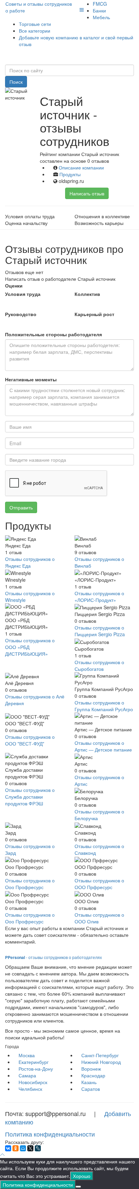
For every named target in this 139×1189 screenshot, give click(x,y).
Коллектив (87, 294)
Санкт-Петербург (100, 1055)
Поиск (16, 81)
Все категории (34, 30)
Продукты (70, 174)
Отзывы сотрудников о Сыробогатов (99, 665)
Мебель (101, 17)
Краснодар (93, 1075)
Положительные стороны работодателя (53, 334)
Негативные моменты (31, 379)
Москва (27, 1055)
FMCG (100, 3)
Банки (99, 10)
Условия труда (22, 294)
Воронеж (91, 1068)
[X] (30, 1148)
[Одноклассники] (15, 1148)
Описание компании (81, 167)
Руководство (20, 314)
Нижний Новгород (101, 1062)
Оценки (14, 285)
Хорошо (81, 1176)
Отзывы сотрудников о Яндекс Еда (30, 562)
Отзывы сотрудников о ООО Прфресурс (99, 883)
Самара (27, 1075)
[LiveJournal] (38, 1148)
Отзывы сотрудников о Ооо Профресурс (30, 883)
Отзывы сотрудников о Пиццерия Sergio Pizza (100, 631)
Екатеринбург (34, 1062)
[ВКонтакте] (8, 1148)
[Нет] (78, 1187)
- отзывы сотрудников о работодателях (53, 957)
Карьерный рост (94, 314)
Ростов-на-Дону (36, 1068)
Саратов (90, 1088)
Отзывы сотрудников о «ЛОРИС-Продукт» (99, 596)
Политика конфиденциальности (50, 1133)
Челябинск (30, 1088)
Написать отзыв (87, 193)
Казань (88, 1082)
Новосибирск (33, 1082)
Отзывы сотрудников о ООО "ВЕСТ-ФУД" (30, 740)
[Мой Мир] (23, 1148)
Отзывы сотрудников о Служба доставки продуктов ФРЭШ (30, 797)
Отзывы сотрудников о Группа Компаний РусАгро (104, 706)
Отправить (21, 507)
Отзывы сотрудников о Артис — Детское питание (103, 746)
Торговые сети (35, 24)
